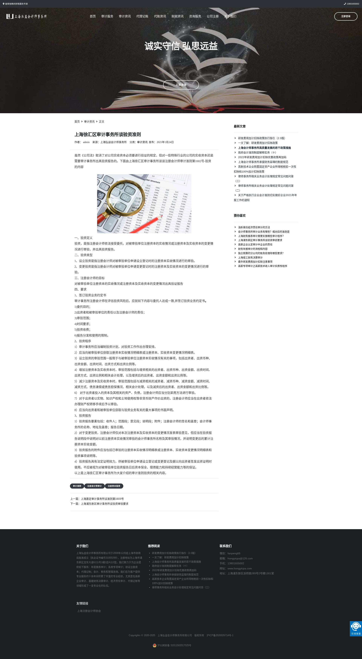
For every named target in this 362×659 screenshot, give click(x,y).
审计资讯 (125, 16)
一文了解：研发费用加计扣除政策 (258, 142)
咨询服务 (195, 16)
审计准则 (77, 486)
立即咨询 (181, 84)
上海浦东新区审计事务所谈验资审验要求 (104, 503)
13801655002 (353, 4)
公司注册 (213, 16)
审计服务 (107, 16)
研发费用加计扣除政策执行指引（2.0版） (262, 138)
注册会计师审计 (94, 486)
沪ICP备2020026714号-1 (220, 635)
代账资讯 (160, 16)
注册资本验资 (114, 486)
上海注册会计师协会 (89, 610)
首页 (93, 16)
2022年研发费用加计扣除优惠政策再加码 (262, 157)
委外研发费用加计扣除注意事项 (255, 261)
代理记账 (142, 16)
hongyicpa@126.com (240, 558)
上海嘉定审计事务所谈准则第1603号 (102, 498)
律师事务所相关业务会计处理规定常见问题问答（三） (181, 587)
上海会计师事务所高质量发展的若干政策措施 (176, 561)
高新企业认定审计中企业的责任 (255, 244)
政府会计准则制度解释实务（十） (258, 152)
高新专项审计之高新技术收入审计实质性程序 (262, 266)
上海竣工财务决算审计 (250, 257)
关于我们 (230, 16)
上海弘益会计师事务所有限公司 (175, 635)
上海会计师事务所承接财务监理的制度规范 (263, 161)
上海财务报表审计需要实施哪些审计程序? (261, 236)
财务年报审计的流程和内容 (253, 248)
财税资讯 (178, 16)
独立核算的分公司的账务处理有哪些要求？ (261, 253)
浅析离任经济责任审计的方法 (254, 227)
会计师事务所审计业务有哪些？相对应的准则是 (264, 231)
